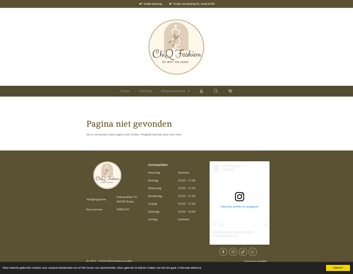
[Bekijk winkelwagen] (230, 91)
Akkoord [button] (338, 267)
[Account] (201, 91)
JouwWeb (262, 261)
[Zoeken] (216, 90)
